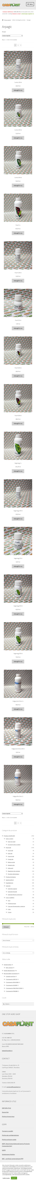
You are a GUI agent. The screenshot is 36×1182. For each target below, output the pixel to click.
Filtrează (6, 927)
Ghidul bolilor (7, 964)
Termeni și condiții (7, 1131)
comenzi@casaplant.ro (27, 14)
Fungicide (10, 859)
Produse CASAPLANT (9, 836)
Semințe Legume (12, 889)
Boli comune (9, 967)
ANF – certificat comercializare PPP (12, 1159)
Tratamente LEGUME (11, 985)
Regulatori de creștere (14, 871)
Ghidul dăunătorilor (9, 970)
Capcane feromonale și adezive (16, 906)
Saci (9, 900)
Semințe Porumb (12, 891)
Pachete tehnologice (13, 874)
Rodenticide (11, 865)
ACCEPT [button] (14, 1178)
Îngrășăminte (9, 883)
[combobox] (18, 940)
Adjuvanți (10, 868)
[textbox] (18, 940)
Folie (9, 909)
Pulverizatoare (12, 903)
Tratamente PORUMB (11, 991)
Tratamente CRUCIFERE (12, 982)
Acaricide (10, 850)
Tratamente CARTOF (11, 979)
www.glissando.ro (7, 1050)
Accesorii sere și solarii (14, 844)
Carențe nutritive (10, 976)
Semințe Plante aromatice (15, 894)
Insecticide (11, 856)
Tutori (9, 912)
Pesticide (8, 847)
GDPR (4, 1150)
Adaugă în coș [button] (18, 90)
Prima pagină (7, 20)
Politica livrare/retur (8, 1116)
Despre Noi (5, 1112)
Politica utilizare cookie (9, 1139)
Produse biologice (11, 877)
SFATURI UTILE (6, 1108)
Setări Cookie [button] (6, 1178)
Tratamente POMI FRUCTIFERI (14, 988)
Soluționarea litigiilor (8, 1154)
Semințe (8, 886)
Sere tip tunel (11, 841)
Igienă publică (10, 880)
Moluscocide (11, 862)
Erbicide (10, 853)
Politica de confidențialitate (10, 1135)
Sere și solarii (9, 838)
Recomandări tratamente (11, 973)
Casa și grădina (10, 897)
